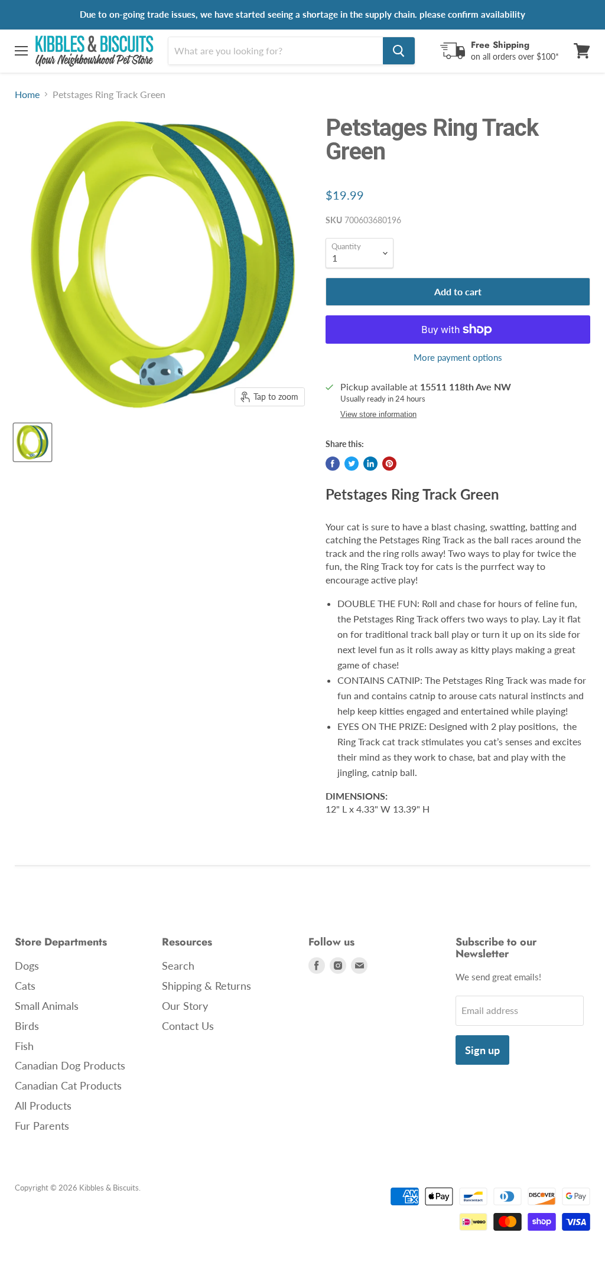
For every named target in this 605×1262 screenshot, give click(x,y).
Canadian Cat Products (68, 1085)
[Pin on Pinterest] (389, 463)
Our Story (185, 1005)
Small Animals (47, 1005)
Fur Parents (42, 1125)
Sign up (482, 1049)
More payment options (458, 358)
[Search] (399, 50)
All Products (43, 1105)
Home (27, 94)
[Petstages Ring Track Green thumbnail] (32, 442)
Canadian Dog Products (70, 1065)
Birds (27, 1025)
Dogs (27, 965)
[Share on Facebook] (333, 463)
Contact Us (188, 1025)
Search (178, 965)
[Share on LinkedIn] (370, 463)
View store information (378, 414)
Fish (24, 1045)
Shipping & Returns (206, 985)
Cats (25, 985)
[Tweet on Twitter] (351, 463)
